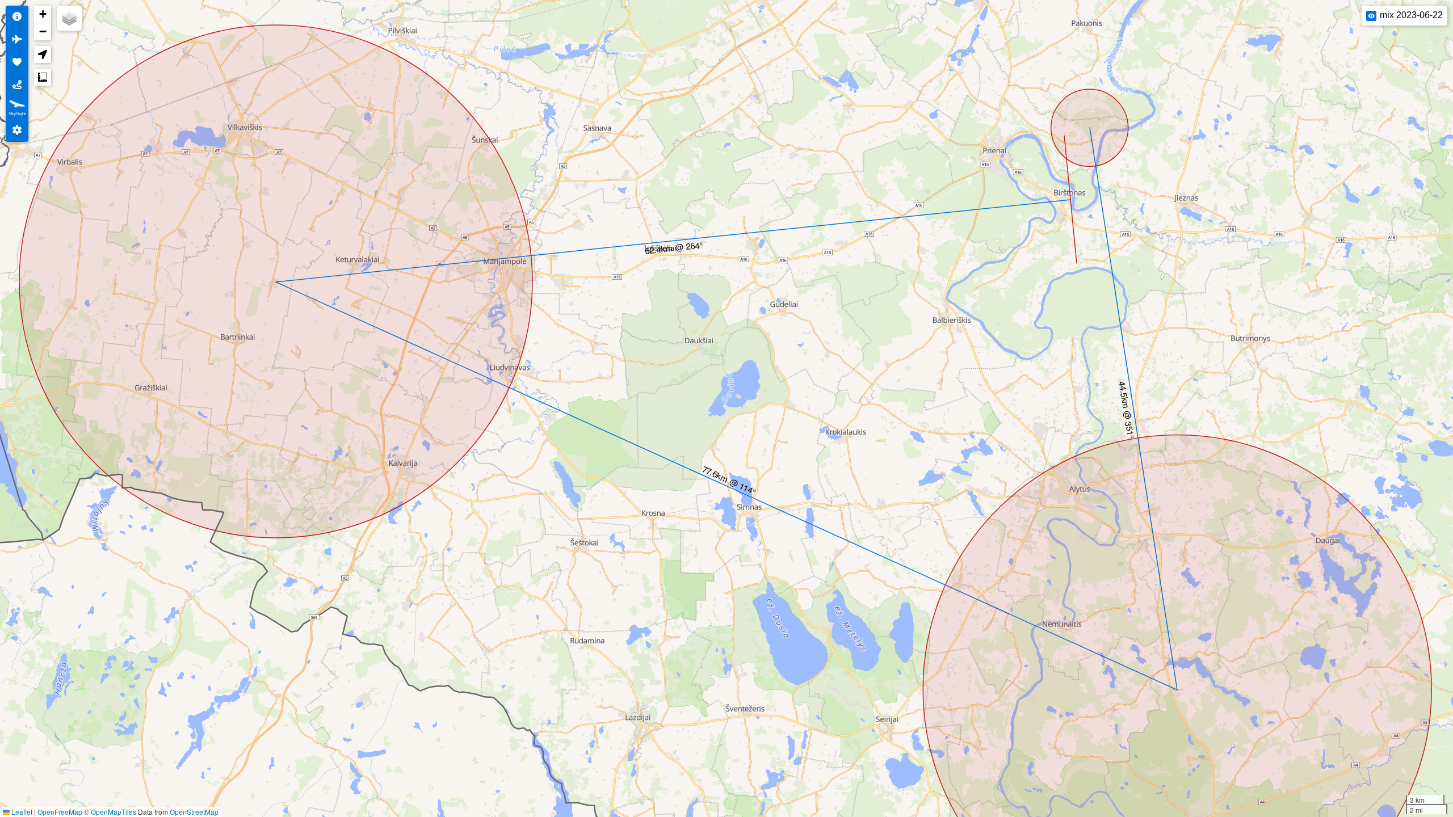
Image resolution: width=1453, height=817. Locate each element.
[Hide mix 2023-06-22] (1371, 16)
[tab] (17, 17)
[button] (42, 14)
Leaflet (21, 811)
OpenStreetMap (194, 811)
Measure (42, 77)
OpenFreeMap (59, 811)
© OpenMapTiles (110, 811)
